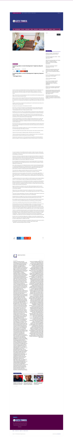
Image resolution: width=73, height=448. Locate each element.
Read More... (20, 426)
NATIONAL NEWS (17, 29)
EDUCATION (36, 29)
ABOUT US (29, 13)
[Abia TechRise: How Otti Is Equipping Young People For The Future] (38, 378)
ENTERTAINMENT (41, 29)
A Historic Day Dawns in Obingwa (51, 78)
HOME (22, 13)
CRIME (32, 29)
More (54, 29)
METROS (50, 29)
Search (59, 34)
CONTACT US (26, 13)
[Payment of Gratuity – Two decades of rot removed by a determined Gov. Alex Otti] (18, 378)
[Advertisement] (36, 6)
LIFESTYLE (46, 29)
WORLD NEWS (27, 29)
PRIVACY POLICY (34, 13)
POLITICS (22, 29)
